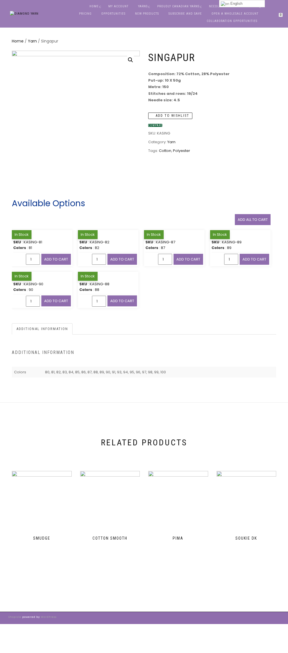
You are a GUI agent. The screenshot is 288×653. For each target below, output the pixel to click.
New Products (147, 13)
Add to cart (56, 259)
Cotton (165, 150)
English (235, 3)
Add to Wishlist (171, 116)
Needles (216, 6)
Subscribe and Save (185, 13)
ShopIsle (15, 617)
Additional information (42, 329)
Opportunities (113, 13)
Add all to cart (253, 219)
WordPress (48, 617)
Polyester (181, 150)
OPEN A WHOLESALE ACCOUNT (235, 13)
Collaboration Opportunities (232, 21)
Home (94, 6)
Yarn (32, 41)
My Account (118, 6)
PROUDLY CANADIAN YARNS (178, 6)
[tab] (42, 329)
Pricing (85, 13)
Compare (155, 125)
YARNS (143, 6)
